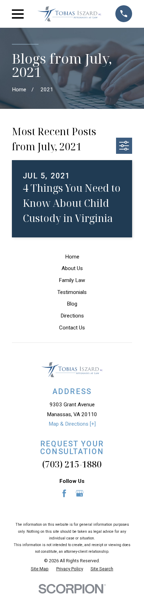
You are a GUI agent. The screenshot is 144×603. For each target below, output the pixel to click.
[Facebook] (64, 493)
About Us (72, 268)
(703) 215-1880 (72, 464)
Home (72, 257)
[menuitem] (40, 569)
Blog (72, 304)
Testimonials (72, 292)
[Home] (69, 14)
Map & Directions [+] (72, 424)
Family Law (72, 280)
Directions (72, 316)
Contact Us (72, 328)
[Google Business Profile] (79, 493)
